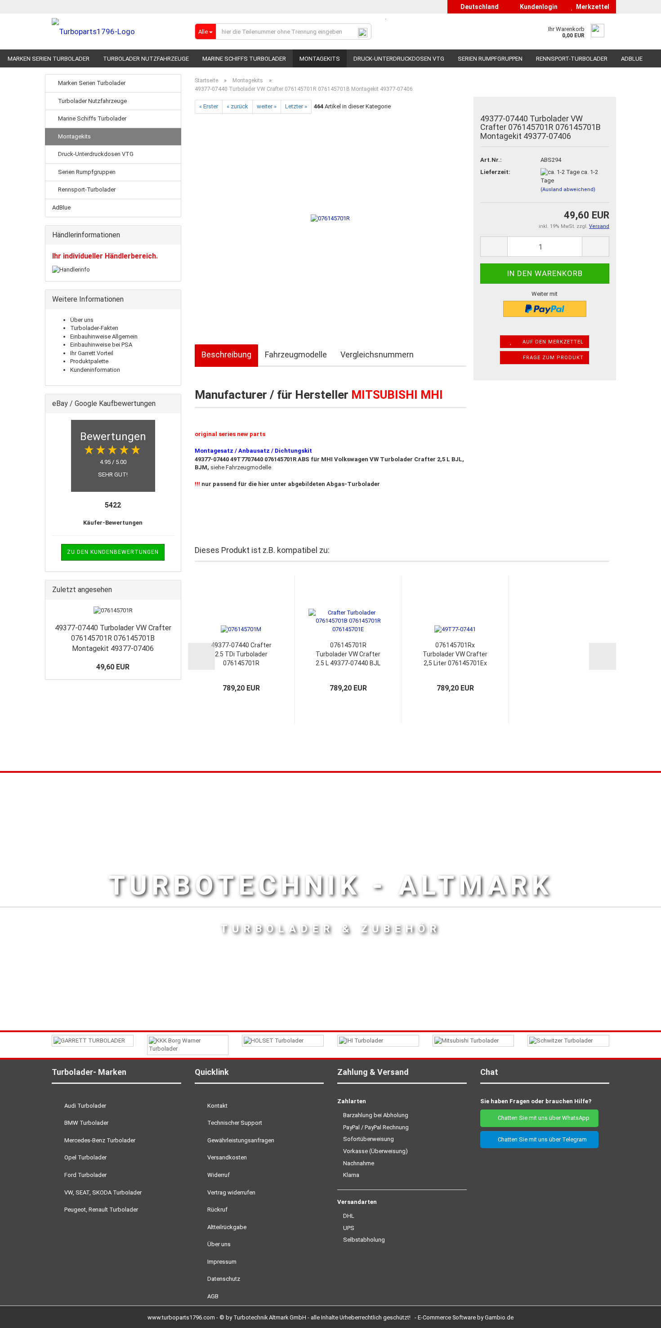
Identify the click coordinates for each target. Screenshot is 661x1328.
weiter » (267, 106)
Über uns (82, 319)
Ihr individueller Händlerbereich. (105, 256)
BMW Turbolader (85, 1122)
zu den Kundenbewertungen (113, 552)
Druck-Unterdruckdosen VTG (398, 58)
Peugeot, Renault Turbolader (100, 1209)
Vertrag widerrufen (230, 1192)
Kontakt (217, 1105)
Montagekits (319, 58)
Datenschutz (223, 1278)
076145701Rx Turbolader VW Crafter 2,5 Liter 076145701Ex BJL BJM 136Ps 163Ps (455, 655)
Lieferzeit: (495, 172)
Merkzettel (591, 6)
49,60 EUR (113, 667)
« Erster (208, 106)
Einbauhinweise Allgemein (104, 336)
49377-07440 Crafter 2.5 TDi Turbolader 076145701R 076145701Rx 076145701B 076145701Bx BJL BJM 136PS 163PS (241, 655)
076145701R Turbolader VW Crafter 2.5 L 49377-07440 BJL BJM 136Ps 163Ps (348, 655)
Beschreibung (226, 354)
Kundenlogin (537, 6)
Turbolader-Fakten (94, 328)
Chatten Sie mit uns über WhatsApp (542, 1117)
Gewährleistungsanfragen (240, 1140)
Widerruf (218, 1175)
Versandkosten (226, 1157)
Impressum (221, 1261)
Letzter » (296, 106)
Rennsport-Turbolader (571, 58)
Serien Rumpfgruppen (490, 58)
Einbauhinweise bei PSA (101, 344)
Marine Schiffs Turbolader (244, 58)
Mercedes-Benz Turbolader (99, 1140)
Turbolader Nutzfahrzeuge (146, 58)
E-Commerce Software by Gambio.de (466, 1317)
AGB (212, 1296)
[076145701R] (330, 214)
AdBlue (632, 58)
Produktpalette (89, 361)
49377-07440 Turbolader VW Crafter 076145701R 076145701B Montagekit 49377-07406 (113, 638)
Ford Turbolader (85, 1175)
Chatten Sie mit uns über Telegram (542, 1139)
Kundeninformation (95, 369)
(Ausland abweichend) (567, 189)
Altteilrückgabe (226, 1227)
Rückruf (217, 1209)
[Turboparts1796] (116, 31)
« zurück (237, 106)
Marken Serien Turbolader (48, 58)
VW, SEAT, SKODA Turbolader (102, 1192)
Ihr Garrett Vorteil (91, 353)
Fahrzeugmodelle (296, 354)
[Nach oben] (636, 1314)
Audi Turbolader (84, 1105)
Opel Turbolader (85, 1157)
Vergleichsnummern (377, 354)
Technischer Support (234, 1122)
